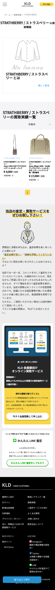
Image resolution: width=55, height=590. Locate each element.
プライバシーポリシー (12, 518)
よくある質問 (33, 513)
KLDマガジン (8, 536)
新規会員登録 (8, 507)
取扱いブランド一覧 (36, 496)
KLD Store (9, 547)
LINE (34, 565)
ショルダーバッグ (14, 158)
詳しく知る (43, 85)
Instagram (37, 541)
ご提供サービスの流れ (37, 507)
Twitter (35, 553)
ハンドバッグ (38, 158)
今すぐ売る (46, 4)
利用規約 (6, 513)
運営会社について (35, 524)
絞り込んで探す (22, 579)
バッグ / (6, 158)
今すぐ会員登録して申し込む (27, 416)
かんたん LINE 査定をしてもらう (27, 463)
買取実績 (31, 502)
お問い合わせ (33, 518)
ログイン (6, 502)
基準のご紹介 (8, 496)
